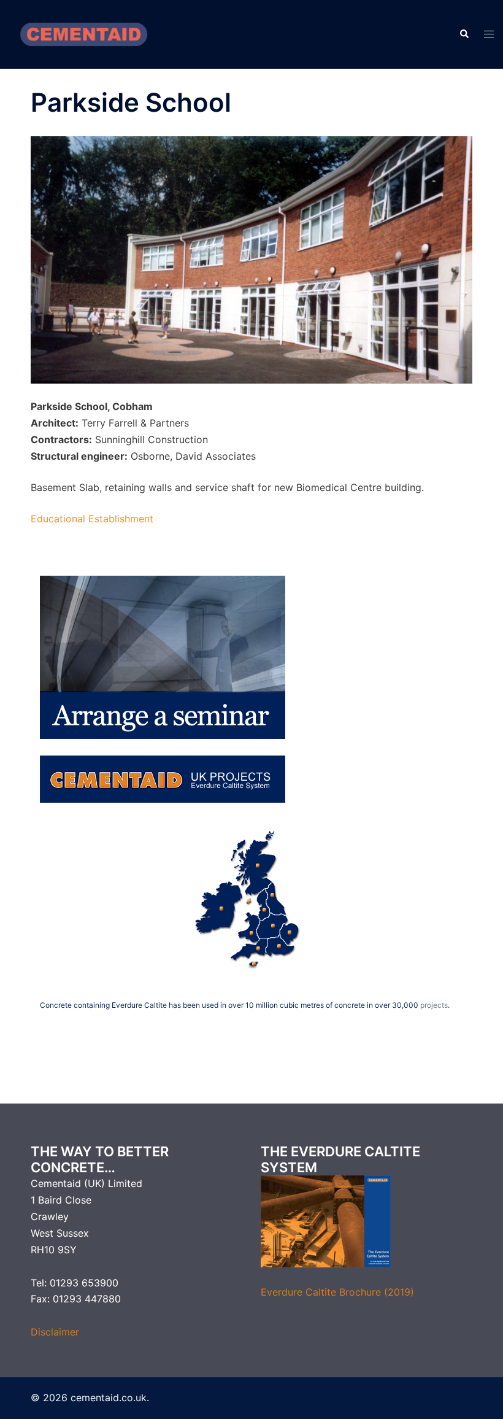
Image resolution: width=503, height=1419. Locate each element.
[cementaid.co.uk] (83, 33)
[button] (464, 34)
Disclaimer (55, 1332)
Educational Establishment (92, 518)
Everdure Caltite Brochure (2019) (337, 1292)
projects (434, 1005)
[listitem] (219, 906)
